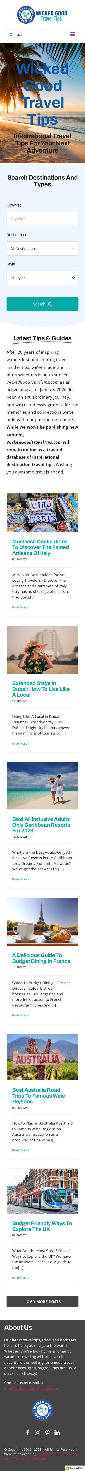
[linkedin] (57, 1432)
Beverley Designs (50, 1454)
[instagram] (37, 1432)
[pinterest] (47, 1432)
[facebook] (27, 1432)
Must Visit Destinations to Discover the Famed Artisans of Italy (40, 547)
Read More (19, 607)
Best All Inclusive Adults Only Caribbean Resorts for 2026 (41, 825)
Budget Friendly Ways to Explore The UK (42, 1226)
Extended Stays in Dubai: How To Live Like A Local (41, 689)
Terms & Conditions (32, 1459)
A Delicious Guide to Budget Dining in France (41, 958)
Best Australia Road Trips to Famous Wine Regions (38, 1095)
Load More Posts (42, 1301)
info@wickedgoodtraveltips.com (32, 1388)
